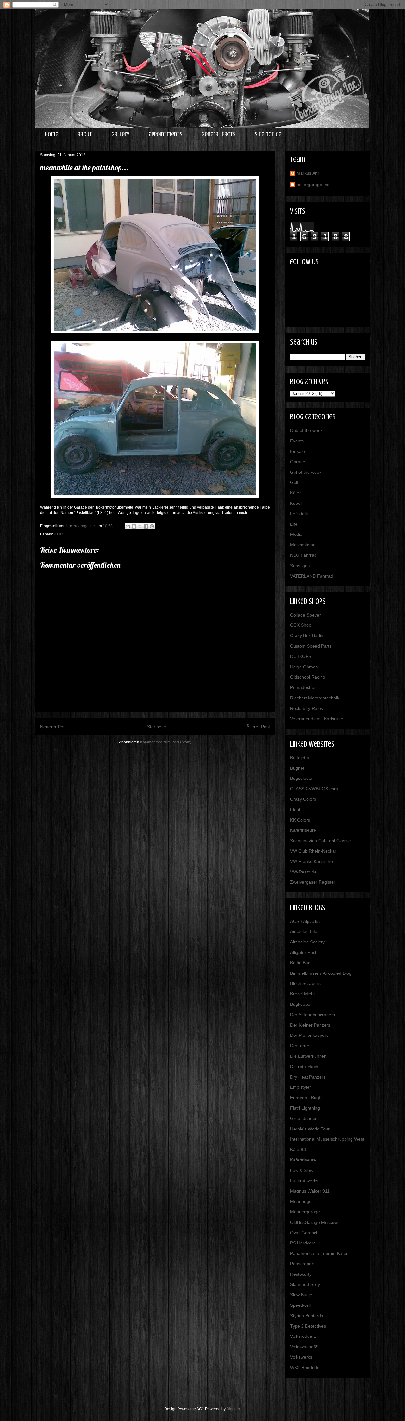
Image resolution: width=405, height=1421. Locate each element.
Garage (297, 461)
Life (293, 524)
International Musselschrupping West (327, 1139)
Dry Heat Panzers (308, 1077)
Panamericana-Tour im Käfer (319, 1253)
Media (296, 534)
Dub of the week (306, 430)
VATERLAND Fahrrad (311, 576)
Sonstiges (300, 565)
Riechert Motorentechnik (314, 697)
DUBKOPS (300, 656)
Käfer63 (298, 1149)
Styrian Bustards (306, 1315)
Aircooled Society (307, 941)
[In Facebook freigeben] (146, 526)
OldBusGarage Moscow (314, 1222)
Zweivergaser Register (312, 882)
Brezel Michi (302, 993)
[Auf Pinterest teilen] (152, 526)
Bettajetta (299, 757)
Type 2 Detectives (308, 1326)
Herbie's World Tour (310, 1128)
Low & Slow (301, 1170)
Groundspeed (304, 1118)
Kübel (296, 503)
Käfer (58, 534)
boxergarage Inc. (313, 184)
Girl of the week (305, 472)
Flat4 (295, 809)
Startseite (156, 726)
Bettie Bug (300, 962)
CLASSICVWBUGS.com (314, 788)
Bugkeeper (301, 1004)
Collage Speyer (305, 614)
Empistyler (300, 1087)
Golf (294, 482)
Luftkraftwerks (304, 1180)
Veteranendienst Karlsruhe (316, 718)
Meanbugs (300, 1201)
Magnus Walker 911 (310, 1190)
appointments (165, 134)
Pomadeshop (303, 687)
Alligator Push (304, 952)
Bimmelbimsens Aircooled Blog (321, 973)
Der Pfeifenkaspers (309, 1035)
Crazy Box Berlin (306, 635)
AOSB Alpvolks (305, 921)
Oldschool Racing (307, 676)
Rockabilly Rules (306, 708)
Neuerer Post (53, 726)
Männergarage (305, 1211)
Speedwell (300, 1305)
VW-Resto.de (303, 871)
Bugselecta (301, 778)
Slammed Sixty (305, 1284)
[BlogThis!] (134, 526)
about (85, 134)
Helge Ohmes (304, 666)
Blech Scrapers (305, 983)
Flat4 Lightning (305, 1108)
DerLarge (299, 1045)
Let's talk (299, 513)
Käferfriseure (303, 830)
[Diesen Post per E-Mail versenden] (128, 526)
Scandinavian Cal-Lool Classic (320, 840)
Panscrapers (302, 1263)
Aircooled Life (303, 931)
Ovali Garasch (304, 1232)
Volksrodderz (303, 1336)
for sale (297, 451)
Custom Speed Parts (311, 645)
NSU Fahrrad (303, 555)
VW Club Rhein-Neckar (313, 851)
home (51, 134)
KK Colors (300, 820)
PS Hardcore (303, 1242)
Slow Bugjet (302, 1294)
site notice (268, 134)
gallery (120, 134)
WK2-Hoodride (305, 1367)
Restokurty (301, 1274)
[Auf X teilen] (140, 526)
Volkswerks (301, 1357)
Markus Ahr (307, 173)
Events (297, 440)
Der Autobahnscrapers (312, 1014)
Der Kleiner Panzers (310, 1025)
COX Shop (300, 625)
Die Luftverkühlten (308, 1056)
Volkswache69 (304, 1346)
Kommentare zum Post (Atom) (165, 742)
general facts (218, 134)
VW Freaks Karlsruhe (311, 861)
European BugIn (306, 1097)
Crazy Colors (303, 799)
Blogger (233, 1409)
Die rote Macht (305, 1066)
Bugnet (297, 768)
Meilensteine (302, 544)
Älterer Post (258, 726)
